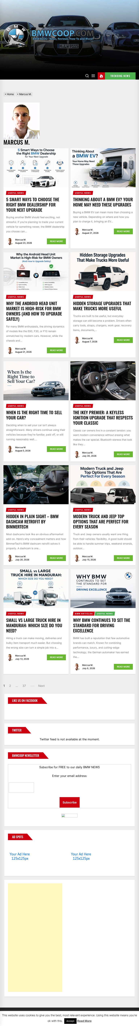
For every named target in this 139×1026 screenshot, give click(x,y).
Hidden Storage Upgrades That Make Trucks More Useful (102, 306)
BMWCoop (19, 709)
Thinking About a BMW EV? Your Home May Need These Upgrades (103, 202)
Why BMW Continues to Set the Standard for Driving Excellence (101, 625)
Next (41, 686)
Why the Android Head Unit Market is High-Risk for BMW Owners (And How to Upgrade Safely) (34, 311)
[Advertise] (20, 847)
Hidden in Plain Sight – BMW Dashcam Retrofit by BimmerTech (32, 521)
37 (24, 686)
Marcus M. (20, 239)
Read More (56, 241)
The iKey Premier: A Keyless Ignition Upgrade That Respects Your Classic (103, 417)
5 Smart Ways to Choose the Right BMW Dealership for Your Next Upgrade (32, 204)
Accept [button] (70, 1020)
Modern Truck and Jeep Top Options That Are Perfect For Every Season (100, 521)
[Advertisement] (35, 937)
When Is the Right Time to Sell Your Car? (34, 415)
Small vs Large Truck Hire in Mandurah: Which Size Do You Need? (34, 625)
